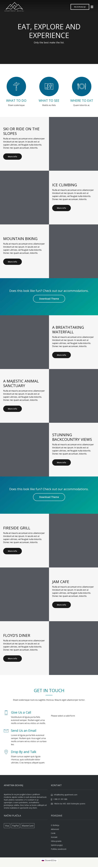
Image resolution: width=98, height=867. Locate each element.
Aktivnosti (55, 829)
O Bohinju (55, 825)
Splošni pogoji (57, 845)
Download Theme (49, 298)
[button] (80, 7)
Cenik (53, 833)
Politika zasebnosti (58, 849)
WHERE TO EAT (81, 100)
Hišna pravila (56, 841)
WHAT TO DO (16, 100)
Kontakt (54, 837)
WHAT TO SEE (49, 100)
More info (12, 156)
